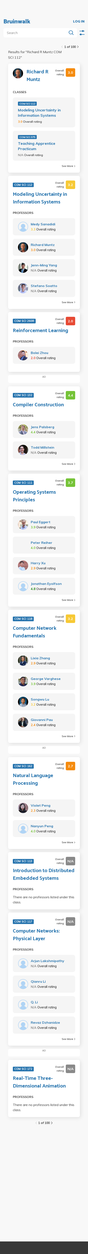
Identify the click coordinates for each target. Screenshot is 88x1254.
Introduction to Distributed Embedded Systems (44, 874)
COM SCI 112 (27, 103)
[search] (36, 32)
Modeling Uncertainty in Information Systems (39, 113)
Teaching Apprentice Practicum (36, 146)
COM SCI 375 (27, 137)
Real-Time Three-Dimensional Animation (39, 1082)
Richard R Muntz (37, 76)
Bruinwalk (16, 21)
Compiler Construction (38, 405)
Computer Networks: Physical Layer (36, 935)
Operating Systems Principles (34, 496)
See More (67, 166)
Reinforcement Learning (40, 331)
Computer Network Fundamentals (34, 632)
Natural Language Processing (33, 779)
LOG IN (79, 21)
